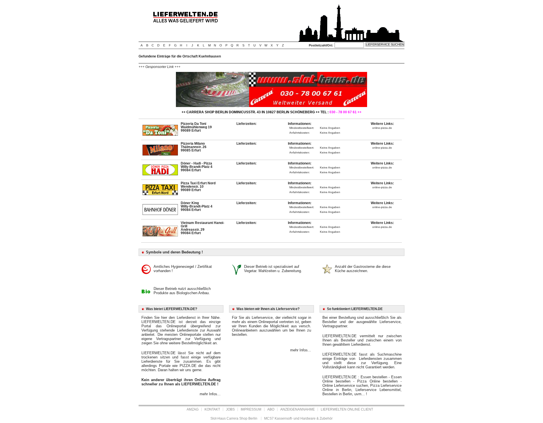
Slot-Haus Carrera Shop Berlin (233, 418)
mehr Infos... (210, 394)
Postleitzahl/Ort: (321, 45)
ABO (270, 409)
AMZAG (193, 409)
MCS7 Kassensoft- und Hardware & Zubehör (298, 418)
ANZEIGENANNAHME (297, 409)
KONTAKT (212, 409)
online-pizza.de (382, 127)
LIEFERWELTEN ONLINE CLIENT (347, 409)
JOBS (230, 409)
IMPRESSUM (251, 409)
